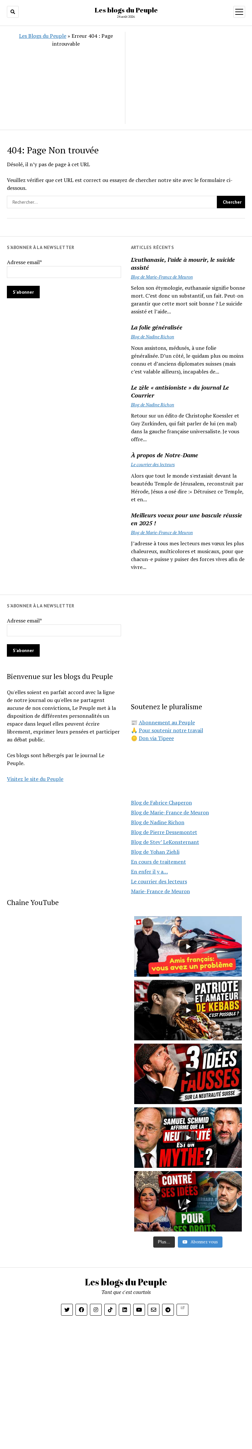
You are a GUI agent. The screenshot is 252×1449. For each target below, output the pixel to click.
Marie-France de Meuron (160, 891)
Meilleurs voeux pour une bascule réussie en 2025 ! (186, 519)
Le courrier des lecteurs (153, 464)
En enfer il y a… (149, 871)
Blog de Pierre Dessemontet (164, 832)
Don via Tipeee (156, 738)
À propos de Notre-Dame (164, 455)
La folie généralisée (156, 327)
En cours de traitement (158, 861)
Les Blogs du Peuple (42, 35)
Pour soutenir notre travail (171, 730)
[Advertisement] (184, 78)
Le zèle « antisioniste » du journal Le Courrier (180, 391)
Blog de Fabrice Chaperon (161, 802)
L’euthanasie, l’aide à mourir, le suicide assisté (183, 263)
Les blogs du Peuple (126, 9)
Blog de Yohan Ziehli (155, 851)
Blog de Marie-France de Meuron (162, 277)
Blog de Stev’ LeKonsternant (165, 842)
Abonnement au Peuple (167, 722)
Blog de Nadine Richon (152, 336)
